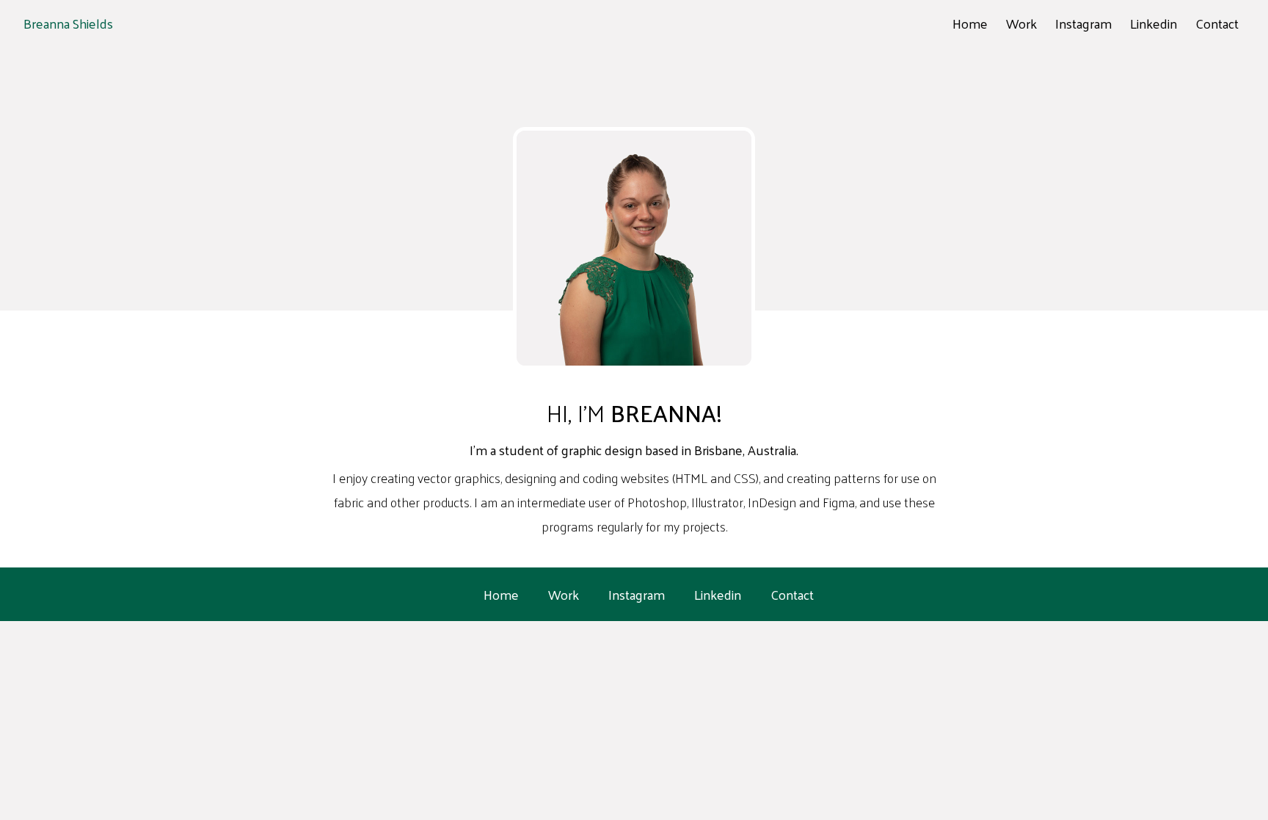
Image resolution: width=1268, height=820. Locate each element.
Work (1021, 23)
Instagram (1083, 23)
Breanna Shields (68, 23)
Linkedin (1153, 23)
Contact (1217, 23)
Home (970, 23)
